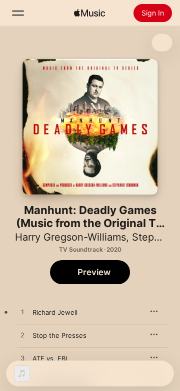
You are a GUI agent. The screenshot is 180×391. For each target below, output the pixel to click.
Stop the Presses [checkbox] (59, 335)
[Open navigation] (18, 13)
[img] (89, 13)
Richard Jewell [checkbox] (55, 312)
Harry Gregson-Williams (70, 237)
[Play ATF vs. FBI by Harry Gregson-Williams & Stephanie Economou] (22, 358)
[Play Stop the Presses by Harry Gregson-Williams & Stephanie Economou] (22, 335)
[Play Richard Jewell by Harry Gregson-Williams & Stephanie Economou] (22, 312)
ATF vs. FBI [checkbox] (49, 358)
